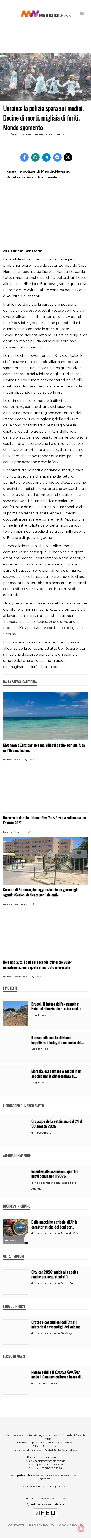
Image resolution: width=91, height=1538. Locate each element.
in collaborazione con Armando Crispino (58, 1233)
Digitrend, (8, 759)
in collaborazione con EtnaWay (53, 1333)
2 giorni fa (18, 832)
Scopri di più (69, 1450)
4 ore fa (17, 759)
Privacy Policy (41, 1525)
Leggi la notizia (39, 1015)
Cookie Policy (71, 1525)
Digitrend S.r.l (59, 1486)
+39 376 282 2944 (51, 1468)
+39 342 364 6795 (52, 1464)
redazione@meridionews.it (48, 1460)
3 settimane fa (20, 976)
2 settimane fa (21, 904)
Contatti (16, 1525)
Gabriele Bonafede (32, 134)
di (32, 1132)
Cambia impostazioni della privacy (45, 1497)
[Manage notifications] (81, 1528)
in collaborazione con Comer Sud (54, 1283)
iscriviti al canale (42, 177)
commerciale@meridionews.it (51, 1475)
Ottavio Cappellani (45, 1383)
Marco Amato (42, 1132)
